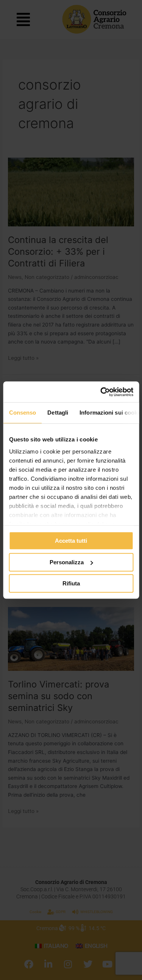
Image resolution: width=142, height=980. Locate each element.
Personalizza (67, 562)
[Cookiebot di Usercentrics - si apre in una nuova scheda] (101, 392)
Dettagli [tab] (57, 412)
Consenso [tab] (22, 412)
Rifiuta (71, 583)
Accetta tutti (71, 540)
